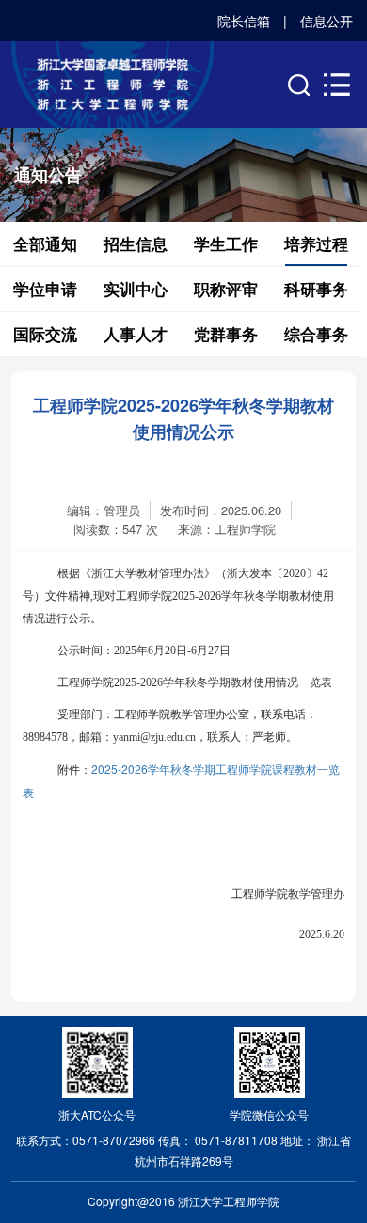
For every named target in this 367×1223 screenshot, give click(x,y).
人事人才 (136, 333)
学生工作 (226, 243)
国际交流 (45, 333)
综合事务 (316, 333)
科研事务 (316, 288)
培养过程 (316, 243)
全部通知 (45, 243)
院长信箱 (243, 20)
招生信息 (136, 243)
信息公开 (326, 20)
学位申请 (45, 288)
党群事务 (226, 333)
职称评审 (226, 288)
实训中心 (136, 288)
